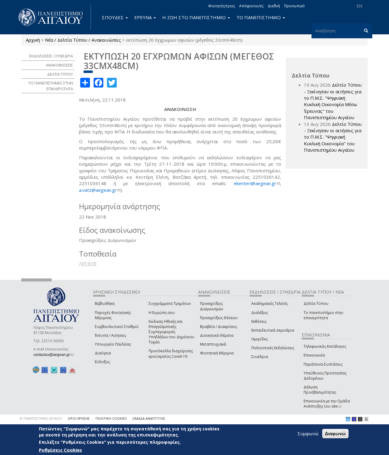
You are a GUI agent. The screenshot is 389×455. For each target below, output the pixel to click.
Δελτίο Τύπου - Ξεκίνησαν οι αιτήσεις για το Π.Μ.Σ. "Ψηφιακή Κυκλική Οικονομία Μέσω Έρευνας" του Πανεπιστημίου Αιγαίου (333, 101)
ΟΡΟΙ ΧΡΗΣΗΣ (79, 418)
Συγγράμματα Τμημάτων (170, 303)
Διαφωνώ (335, 433)
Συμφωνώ (308, 433)
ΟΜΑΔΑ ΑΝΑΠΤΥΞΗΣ (148, 418)
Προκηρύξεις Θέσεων (218, 317)
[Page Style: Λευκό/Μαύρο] (360, 419)
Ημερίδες (259, 339)
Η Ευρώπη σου (162, 312)
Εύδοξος (102, 361)
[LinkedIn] (63, 370)
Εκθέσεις (259, 321)
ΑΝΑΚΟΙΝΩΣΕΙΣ (59, 65)
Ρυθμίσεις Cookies (60, 450)
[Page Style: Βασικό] (348, 419)
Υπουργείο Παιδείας (113, 344)
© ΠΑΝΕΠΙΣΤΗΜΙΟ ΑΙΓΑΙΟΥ (41, 418)
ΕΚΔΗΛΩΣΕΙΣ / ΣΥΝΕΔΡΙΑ (51, 56)
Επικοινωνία (314, 355)
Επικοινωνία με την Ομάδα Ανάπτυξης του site (327, 403)
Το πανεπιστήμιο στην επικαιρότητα (323, 315)
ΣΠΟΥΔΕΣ (113, 17)
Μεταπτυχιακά (213, 344)
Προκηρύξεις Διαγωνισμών (211, 306)
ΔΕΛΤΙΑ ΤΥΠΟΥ (60, 74)
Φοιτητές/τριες (221, 6)
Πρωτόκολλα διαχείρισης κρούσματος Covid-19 (171, 353)
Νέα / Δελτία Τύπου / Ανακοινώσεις (83, 40)
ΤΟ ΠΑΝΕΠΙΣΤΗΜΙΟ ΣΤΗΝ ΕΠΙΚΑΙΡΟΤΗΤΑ (50, 85)
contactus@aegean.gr (53, 355)
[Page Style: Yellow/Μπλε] (354, 419)
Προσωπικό (294, 6)
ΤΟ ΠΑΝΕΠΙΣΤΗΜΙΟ (259, 17)
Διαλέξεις (259, 312)
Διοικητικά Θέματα (216, 335)
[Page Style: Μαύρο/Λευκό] (366, 419)
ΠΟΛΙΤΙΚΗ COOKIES (110, 418)
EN (359, 6)
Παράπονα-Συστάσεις (323, 364)
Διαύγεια (103, 353)
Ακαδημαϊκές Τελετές (269, 303)
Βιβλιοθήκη (105, 303)
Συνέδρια (259, 356)
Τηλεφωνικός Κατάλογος (325, 346)
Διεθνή (274, 6)
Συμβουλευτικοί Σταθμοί (117, 326)
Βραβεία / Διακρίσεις (218, 326)
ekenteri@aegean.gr (257, 183)
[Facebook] (44, 370)
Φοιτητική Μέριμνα (217, 353)
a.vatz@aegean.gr (99, 190)
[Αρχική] (54, 17)
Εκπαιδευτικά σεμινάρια (272, 330)
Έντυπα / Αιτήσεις (110, 335)
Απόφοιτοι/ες (251, 6)
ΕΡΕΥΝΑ (143, 17)
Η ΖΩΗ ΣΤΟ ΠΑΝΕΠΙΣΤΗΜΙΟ (194, 17)
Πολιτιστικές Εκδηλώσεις (272, 347)
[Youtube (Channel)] (72, 370)
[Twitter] (54, 370)
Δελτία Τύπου (316, 303)
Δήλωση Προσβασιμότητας (320, 389)
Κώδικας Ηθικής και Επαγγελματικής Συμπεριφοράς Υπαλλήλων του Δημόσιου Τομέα (171, 332)
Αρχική (33, 40)
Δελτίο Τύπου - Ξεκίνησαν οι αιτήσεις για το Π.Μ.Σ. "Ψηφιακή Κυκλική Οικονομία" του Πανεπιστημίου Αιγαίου (333, 137)
